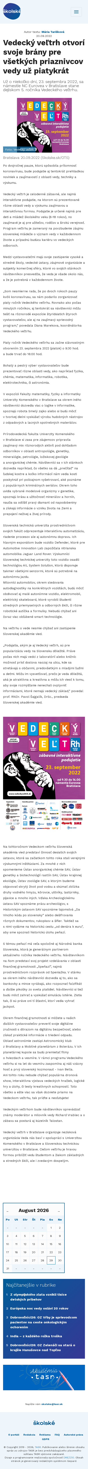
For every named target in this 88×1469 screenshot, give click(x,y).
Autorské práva (73, 1434)
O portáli (13, 1434)
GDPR (45, 1439)
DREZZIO (68, 1457)
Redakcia (29, 1434)
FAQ (57, 1434)
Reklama (45, 1434)
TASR (38, 1447)
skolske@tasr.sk (52, 1404)
